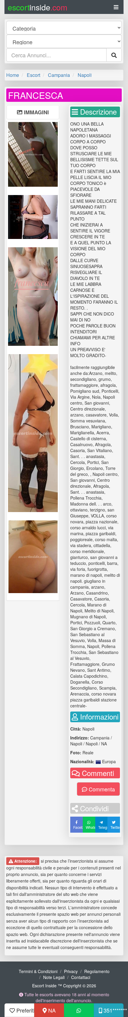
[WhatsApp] (79, 1010)
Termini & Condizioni (38, 971)
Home (12, 75)
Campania (59, 75)
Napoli (85, 75)
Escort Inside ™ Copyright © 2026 (64, 986)
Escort (33, 75)
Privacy (71, 971)
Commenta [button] (101, 789)
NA (51, 1010)
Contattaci (80, 977)
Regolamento (97, 971)
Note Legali (54, 977)
